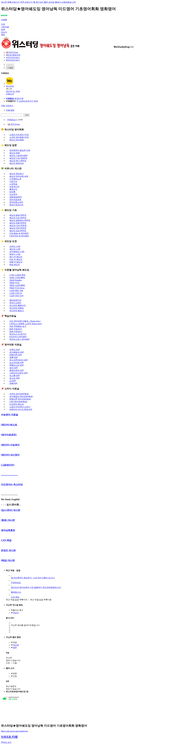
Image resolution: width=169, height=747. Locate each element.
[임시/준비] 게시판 (10, 510)
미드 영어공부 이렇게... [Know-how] (24, 321)
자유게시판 (14, 187)
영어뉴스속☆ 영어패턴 (19, 339)
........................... (9, 474)
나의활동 (10, 68)
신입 (15, 676)
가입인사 (13, 181)
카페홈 (4, 20)
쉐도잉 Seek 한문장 (17, 231)
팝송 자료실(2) (15, 331)
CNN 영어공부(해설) (18, 402)
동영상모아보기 (13, 60)
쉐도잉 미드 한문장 (17, 218)
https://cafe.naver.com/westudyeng (14, 731)
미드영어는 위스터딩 (12, 484)
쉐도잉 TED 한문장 (17, 228)
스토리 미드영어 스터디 (19, 407)
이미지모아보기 (13, 57)
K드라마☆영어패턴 (18, 337)
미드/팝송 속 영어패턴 (19, 233)
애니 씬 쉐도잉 (15, 257)
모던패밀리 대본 (16, 352)
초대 (36, 101)
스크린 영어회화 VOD (19, 137)
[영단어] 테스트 (9, 424)
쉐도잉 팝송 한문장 (17, 215)
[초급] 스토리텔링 (17, 277)
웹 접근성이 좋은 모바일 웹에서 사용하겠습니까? (54, 2)
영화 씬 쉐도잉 (15, 262)
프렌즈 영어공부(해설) (19, 394)
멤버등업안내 (15, 300)
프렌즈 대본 (14, 350)
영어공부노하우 (16, 202)
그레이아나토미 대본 (18, 373)
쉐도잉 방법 (14, 153)
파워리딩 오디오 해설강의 (20, 409)
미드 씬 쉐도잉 (15, 259)
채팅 (3, 35)
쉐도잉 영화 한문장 (17, 223)
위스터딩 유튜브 (16, 308)
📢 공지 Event (12, 52)
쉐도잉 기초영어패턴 (18, 155)
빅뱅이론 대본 (15, 355)
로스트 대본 (14, 378)
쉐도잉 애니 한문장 (17, 161)
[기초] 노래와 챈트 (17, 275)
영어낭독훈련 (8, 530)
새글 (3, 29)
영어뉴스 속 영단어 (17, 334)
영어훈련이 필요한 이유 (19, 150)
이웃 (3, 24)
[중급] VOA (14, 283)
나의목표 (13, 184)
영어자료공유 (15, 200)
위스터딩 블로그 (16, 311)
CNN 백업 (6, 540)
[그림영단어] (7, 465)
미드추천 (13, 194)
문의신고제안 (15, 303)
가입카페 (5, 27)
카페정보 (10, 65)
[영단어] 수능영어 (10, 445)
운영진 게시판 (8, 550)
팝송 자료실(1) (15, 329)
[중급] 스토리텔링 (17, 285)
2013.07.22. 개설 (13, 91)
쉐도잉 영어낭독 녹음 (18, 176)
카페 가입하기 (7, 106)
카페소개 (10, 94)
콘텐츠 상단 (6, 742)
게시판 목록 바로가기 (10, 2)
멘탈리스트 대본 (16, 365)
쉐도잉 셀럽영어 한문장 (19, 220)
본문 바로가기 (26, 2)
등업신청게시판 (16, 205)
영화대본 (13, 383)
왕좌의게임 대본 (16, 370)
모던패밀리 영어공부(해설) (21, 396)
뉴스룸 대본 (14, 375)
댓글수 (16, 613)
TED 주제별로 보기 (17, 326)
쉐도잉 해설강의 (13, 55)
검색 (27, 115)
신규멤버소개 (15, 179)
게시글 (16, 645)
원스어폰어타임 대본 (18, 360)
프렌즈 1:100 (14, 246)
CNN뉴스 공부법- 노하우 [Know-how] (25, 324)
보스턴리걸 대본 (16, 363)
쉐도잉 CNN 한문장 (18, 225)
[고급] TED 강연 (16, 296)
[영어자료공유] (9, 434)
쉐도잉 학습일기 (16, 174)
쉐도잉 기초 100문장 (18, 158)
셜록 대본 (13, 357)
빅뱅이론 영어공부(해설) (20, 399)
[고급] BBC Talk (16, 290)
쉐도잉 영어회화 (16, 140)
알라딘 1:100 (14, 254)
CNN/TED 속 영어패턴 (19, 236)
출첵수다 (13, 189)
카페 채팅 (10, 110)
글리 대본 (13, 368)
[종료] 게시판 (8, 520)
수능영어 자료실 (9, 414)
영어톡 (12, 192)
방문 (15, 647)
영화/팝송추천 (15, 197)
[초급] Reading (15, 280)
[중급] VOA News (16, 288)
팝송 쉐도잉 (14, 264)
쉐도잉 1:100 (14, 249)
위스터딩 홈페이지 (17, 305)
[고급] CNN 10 (15, 293)
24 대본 (12, 381)
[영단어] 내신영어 (10, 455)
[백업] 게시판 (8, 560)
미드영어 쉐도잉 (16, 404)
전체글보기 (12, 120)
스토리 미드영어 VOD (19, 135)
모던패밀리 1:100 (16, 252)
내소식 (4, 32)
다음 (40, 600)
